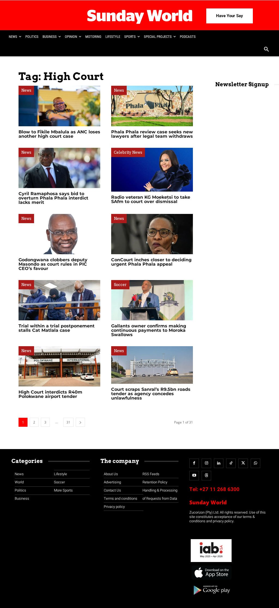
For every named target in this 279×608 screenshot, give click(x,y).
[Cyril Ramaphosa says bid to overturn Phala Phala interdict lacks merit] (59, 168)
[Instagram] (206, 463)
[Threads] (206, 475)
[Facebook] (194, 463)
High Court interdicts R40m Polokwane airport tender (50, 394)
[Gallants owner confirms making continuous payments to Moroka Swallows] (152, 300)
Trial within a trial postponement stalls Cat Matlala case (57, 328)
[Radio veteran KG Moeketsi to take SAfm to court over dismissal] (152, 170)
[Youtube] (194, 475)
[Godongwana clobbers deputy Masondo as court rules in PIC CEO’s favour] (59, 234)
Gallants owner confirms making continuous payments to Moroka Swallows (148, 330)
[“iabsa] (211, 562)
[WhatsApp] (255, 463)
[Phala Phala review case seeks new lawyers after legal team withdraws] (152, 106)
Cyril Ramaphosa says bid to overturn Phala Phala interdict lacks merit (53, 198)
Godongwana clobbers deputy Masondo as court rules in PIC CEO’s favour (53, 264)
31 (68, 422)
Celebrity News (128, 152)
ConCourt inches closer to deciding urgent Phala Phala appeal (151, 262)
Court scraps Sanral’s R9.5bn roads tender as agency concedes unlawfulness (150, 394)
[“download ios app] (211, 579)
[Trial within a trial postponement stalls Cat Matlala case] (59, 300)
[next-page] (80, 422)
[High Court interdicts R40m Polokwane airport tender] (59, 366)
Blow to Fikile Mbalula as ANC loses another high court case (59, 134)
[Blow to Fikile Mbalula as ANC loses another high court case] (59, 106)
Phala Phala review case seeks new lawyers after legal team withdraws (152, 134)
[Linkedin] (218, 463)
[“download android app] (211, 596)
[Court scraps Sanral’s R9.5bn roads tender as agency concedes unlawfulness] (152, 365)
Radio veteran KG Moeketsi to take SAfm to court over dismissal (150, 199)
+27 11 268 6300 (219, 489)
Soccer (120, 284)
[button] (266, 49)
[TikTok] (231, 463)
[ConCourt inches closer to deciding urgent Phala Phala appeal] (152, 234)
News (26, 90)
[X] (243, 463)
